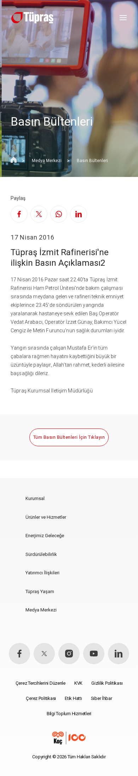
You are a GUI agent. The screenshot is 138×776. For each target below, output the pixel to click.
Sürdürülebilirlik (41, 554)
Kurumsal (35, 498)
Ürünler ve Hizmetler (45, 517)
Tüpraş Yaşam (39, 591)
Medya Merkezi (47, 160)
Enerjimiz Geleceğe (44, 535)
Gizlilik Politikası (106, 683)
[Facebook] (19, 214)
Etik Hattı (73, 698)
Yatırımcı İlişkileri (42, 572)
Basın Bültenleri (92, 160)
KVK (78, 683)
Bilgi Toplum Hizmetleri (69, 713)
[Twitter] (38, 214)
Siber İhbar (101, 698)
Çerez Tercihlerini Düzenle (40, 683)
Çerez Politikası (41, 698)
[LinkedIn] (78, 214)
